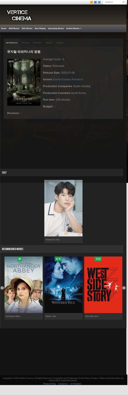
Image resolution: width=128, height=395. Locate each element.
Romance (77, 79)
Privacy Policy (49, 384)
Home (3, 28)
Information (11, 43)
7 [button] (78, 323)
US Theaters (75, 384)
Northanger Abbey (13, 316)
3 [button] (58, 323)
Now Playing (40, 28)
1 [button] (48, 323)
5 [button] (68, 323)
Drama (57, 79)
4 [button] (63, 323)
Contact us (63, 384)
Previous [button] (2, 288)
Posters (37, 43)
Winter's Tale (51, 316)
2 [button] (53, 323)
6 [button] (73, 323)
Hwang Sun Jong (52, 240)
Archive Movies (72, 28)
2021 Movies (27, 28)
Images (49, 43)
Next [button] (124, 288)
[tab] (12, 43)
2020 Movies (14, 28)
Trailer (25, 43)
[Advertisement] (63, 351)
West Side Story (91, 316)
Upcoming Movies (56, 28)
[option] (63, 211)
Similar (60, 43)
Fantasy (66, 79)
